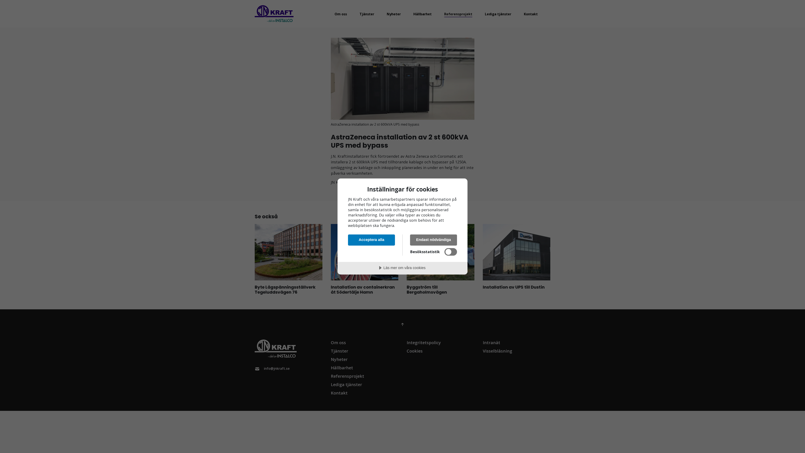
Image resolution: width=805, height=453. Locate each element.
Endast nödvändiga (433, 240)
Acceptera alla (371, 240)
